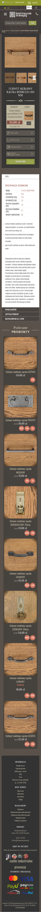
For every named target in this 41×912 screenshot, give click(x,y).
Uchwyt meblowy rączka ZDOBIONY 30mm (20, 628)
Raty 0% (35, 3)
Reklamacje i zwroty (20, 771)
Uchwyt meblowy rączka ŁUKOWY (20, 680)
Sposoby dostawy (20, 769)
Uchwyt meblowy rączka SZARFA (20, 736)
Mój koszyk (20, 794)
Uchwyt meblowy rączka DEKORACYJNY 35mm (20, 523)
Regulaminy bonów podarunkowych (20, 812)
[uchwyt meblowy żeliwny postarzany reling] (20, 450)
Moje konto (20, 791)
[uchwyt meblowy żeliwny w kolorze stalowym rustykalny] (20, 353)
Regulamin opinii (20, 818)
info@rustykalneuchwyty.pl (21, 840)
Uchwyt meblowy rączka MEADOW (20, 471)
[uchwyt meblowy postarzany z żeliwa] (20, 717)
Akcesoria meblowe (15, 30)
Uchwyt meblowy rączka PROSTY (20, 420)
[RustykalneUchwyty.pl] (20, 15)
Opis (7, 177)
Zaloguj (20, 799)
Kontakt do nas (20, 766)
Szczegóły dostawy (15, 147)
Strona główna (6, 30)
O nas (20, 777)
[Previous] (34, 78)
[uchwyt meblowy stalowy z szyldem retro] (20, 607)
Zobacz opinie (14, 133)
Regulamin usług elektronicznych (20, 815)
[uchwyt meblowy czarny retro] (20, 555)
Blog (20, 774)
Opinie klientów (10, 310)
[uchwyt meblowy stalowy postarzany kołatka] (20, 401)
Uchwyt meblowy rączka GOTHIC (20, 372)
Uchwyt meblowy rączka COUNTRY (20, 576)
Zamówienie (20, 797)
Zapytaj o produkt (12, 314)
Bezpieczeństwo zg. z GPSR (14, 319)
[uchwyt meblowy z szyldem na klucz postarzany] (20, 502)
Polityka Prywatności (20, 821)
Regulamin (21, 809)
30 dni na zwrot (19, 2)
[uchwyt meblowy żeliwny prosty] (20, 659)
